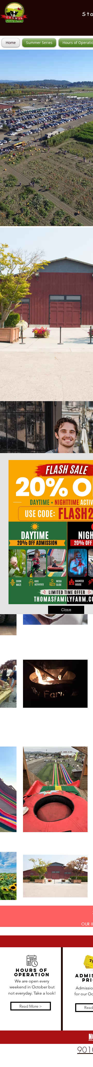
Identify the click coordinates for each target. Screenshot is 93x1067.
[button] (66, 609)
